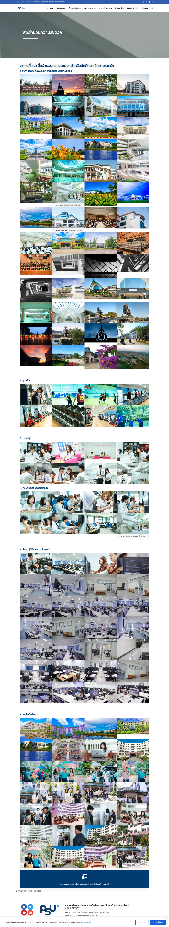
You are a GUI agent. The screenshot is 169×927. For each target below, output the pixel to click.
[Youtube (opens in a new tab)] (149, 2)
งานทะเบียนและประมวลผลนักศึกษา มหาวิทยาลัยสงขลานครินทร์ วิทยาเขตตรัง (97, 906)
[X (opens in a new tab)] (143, 2)
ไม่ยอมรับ (142, 922)
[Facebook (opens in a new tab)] (146, 2)
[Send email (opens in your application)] (152, 2)
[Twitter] (30, 907)
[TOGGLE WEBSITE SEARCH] (152, 8)
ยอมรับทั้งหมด (158, 922)
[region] (84, 922)
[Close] (166, 918)
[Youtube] (24, 913)
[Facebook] (24, 907)
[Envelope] (30, 913)
